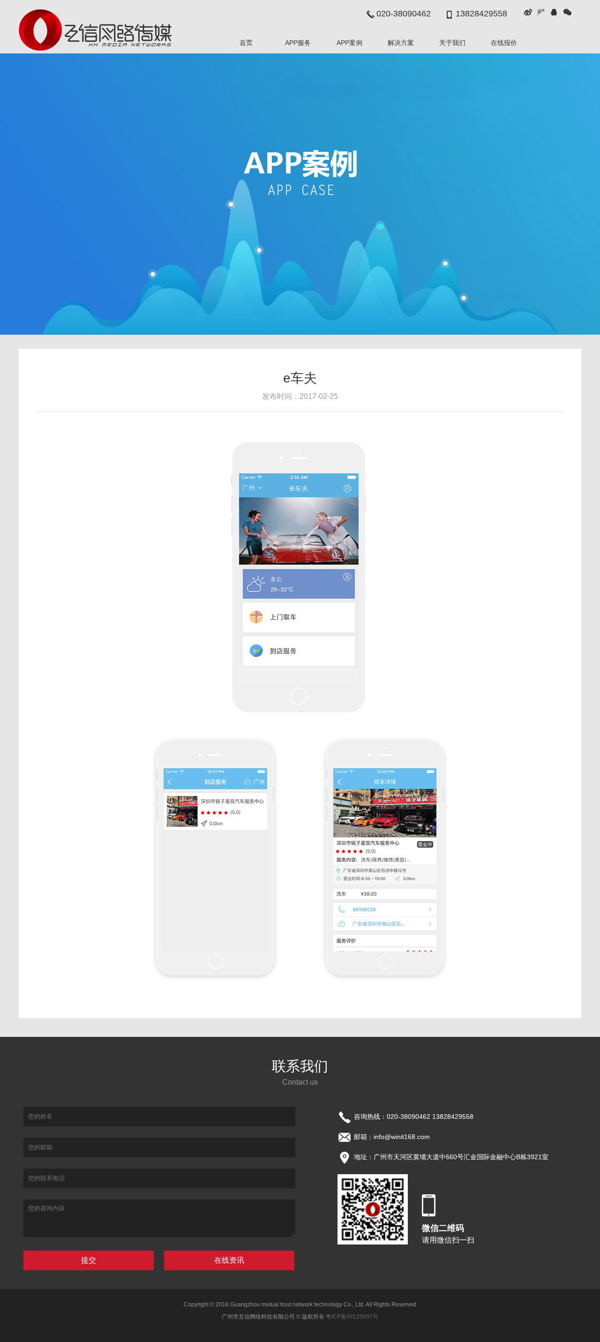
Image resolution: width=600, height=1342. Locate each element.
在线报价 (504, 42)
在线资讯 (229, 1260)
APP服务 (298, 42)
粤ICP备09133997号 (352, 1316)
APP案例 (349, 42)
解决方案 (401, 42)
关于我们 (452, 42)
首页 (246, 42)
